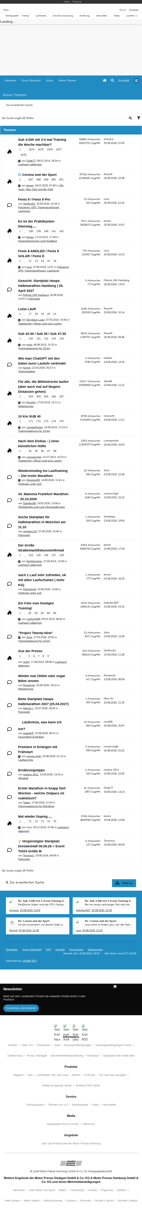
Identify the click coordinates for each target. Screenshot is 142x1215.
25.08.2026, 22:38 (28, 930)
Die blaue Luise (35, 320)
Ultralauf (23, 778)
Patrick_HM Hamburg (36, 295)
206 (53, 396)
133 (53, 338)
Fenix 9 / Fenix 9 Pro (34, 199)
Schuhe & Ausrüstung (63, 16)
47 (48, 451)
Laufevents (41, 16)
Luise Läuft (27, 309)
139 (38, 231)
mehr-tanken (12, 1200)
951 (61, 179)
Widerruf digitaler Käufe (56, 1085)
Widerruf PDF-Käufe (87, 1085)
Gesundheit (101, 16)
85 (54, 613)
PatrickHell (29, 589)
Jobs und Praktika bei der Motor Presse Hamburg (71, 1143)
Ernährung (84, 16)
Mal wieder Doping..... (35, 816)
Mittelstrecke (25, 406)
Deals (95, 1104)
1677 (59, 149)
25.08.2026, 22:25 (92, 930)
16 (54, 261)
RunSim (31, 402)
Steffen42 (29, 204)
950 (53, 179)
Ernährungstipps (31, 770)
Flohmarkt (34, 299)
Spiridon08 (29, 503)
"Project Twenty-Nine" (35, 633)
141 (53, 231)
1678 (23, 155)
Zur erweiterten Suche (19, 105)
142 (61, 231)
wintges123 (30, 531)
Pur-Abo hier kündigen (112, 1075)
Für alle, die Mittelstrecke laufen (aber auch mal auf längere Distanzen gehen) (43, 387)
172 (38, 421)
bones (30, 185)
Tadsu (26, 802)
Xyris (106, 470)
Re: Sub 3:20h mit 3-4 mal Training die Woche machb (42, 901)
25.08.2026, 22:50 (30, 910)
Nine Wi (108, 698)
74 (48, 821)
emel (29, 345)
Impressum (43, 1045)
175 (61, 421)
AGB (57, 1045)
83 (42, 613)
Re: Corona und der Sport (34, 921)
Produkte (76, 2)
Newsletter (109, 1104)
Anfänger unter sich (30, 484)
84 (48, 613)
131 (38, 338)
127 (53, 555)
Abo (30, 1075)
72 (36, 821)
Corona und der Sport (39, 175)
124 (30, 555)
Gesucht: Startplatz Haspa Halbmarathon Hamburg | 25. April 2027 (40, 286)
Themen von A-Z (58, 1104)
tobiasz (108, 358)
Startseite (12, 949)
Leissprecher (34, 457)
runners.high (111, 493)
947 (30, 179)
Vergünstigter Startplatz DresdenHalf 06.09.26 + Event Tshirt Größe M (41, 846)
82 (36, 613)
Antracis (109, 139)
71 (29, 821)
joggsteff (28, 733)
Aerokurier (19, 1190)
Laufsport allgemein (30, 164)
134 (61, 338)
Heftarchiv (89, 1124)
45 (36, 451)
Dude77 (31, 161)
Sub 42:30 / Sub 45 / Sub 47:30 (42, 334)
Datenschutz (95, 949)
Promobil (85, 1200)
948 (38, 179)
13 (36, 261)
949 (46, 179)
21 (54, 314)
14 (42, 261)
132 (46, 338)
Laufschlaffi (33, 619)
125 (38, 555)
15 (48, 261)
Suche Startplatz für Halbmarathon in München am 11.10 (42, 522)
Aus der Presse (30, 651)
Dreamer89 (33, 480)
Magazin (18, 1075)
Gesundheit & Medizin (31, 737)
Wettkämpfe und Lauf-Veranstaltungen (41, 507)
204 (38, 396)
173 (46, 421)
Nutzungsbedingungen (78, 1045)
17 (29, 314)
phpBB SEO (30, 961)
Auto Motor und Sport (42, 1190)
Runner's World (104, 1200)
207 (61, 396)
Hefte (66, 2)
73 (42, 821)
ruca (106, 199)
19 (42, 314)
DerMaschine (34, 561)
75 (54, 821)
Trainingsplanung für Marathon (36, 806)
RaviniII (108, 174)
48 (54, 451)
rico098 (108, 722)
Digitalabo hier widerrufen (119, 1055)
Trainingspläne (11, 16)
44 (29, 451)
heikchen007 (111, 603)
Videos (116, 16)
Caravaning (77, 1190)
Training (25, 16)
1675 (41, 149)
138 (30, 231)
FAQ (48, 949)
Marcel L (28, 708)
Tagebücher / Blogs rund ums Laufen (40, 323)
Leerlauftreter (34, 427)
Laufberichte (25, 760)
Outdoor (71, 1200)
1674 (31, 149)
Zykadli (108, 381)
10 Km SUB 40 (29, 416)
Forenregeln (76, 949)
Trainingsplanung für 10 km (34, 348)
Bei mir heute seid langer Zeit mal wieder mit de (109, 904)
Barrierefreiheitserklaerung (67, 1055)
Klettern (122, 1190)
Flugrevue (107, 1190)
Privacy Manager (37, 1055)
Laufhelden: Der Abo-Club (52, 1075)
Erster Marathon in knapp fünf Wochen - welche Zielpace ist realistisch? (41, 793)
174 (53, 421)
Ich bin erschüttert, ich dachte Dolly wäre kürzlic (42, 925)
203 (30, 396)
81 (29, 613)
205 (46, 396)
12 (29, 261)
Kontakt (12, 1045)
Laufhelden (131, 16)
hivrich (27, 368)
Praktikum (93, 1055)
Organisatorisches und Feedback (37, 241)
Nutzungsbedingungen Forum (114, 1045)
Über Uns (27, 1045)
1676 (50, 149)
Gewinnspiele (80, 1104)
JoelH (26, 662)
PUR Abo (89, 1075)
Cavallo (92, 1190)
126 (46, 555)
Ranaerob (29, 685)
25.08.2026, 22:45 (102, 910)
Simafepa (109, 516)
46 (42, 451)
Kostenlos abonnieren (21, 1008)
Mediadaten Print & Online (63, 1124)
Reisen (76, 1075)
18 (36, 314)
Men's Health (32, 1200)
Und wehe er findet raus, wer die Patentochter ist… (109, 925)
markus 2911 (30, 774)
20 (48, 314)
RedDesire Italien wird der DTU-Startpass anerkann (42, 904)
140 (46, 231)
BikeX (62, 1190)
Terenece (28, 855)
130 (30, 338)
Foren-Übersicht (31, 949)
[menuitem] (124, 80)
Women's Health (128, 1200)
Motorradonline (53, 1200)
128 (61, 555)
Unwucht (109, 416)
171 (30, 421)
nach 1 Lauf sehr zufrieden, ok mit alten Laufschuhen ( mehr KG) (42, 580)
